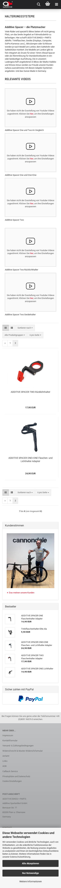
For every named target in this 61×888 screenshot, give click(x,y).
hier (31, 114)
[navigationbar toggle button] (56, 4)
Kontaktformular (9, 740)
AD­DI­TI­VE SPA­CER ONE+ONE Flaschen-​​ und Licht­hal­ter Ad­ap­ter (30, 460)
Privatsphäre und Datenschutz (16, 776)
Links (4, 761)
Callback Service (10, 771)
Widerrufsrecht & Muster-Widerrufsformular (22, 751)
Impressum (7, 735)
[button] (5, 328)
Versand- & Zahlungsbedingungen (18, 745)
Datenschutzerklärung (20, 857)
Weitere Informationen (30, 881)
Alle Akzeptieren (30, 863)
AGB (4, 766)
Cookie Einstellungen (12, 781)
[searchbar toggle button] (38, 4)
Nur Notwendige (30, 873)
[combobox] (25, 328)
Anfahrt (5, 756)
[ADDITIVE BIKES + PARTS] (6, 4)
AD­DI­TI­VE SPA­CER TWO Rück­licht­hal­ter (30, 392)
